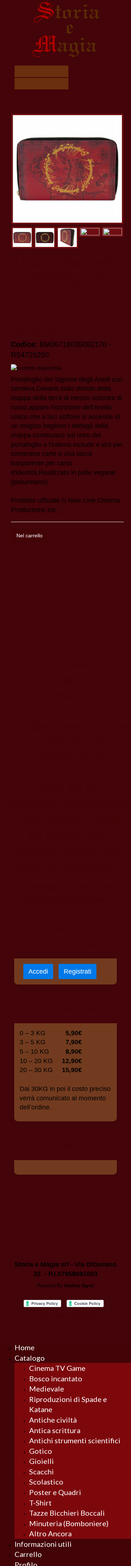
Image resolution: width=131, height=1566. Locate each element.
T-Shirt (40, 1502)
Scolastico (46, 1481)
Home (25, 1347)
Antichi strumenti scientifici (74, 1440)
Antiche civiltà (53, 1419)
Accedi (38, 971)
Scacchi (41, 1471)
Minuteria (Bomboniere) (68, 1523)
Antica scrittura (54, 1430)
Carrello (28, 1554)
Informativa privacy (65, 1316)
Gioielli (41, 1461)
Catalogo (30, 1357)
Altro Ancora (50, 1533)
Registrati (77, 971)
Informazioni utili (43, 1544)
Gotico (40, 1451)
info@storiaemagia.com (70, 726)
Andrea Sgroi (79, 1285)
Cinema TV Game (57, 1368)
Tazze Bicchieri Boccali (67, 1512)
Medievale (46, 1388)
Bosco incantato (55, 1378)
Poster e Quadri (55, 1492)
